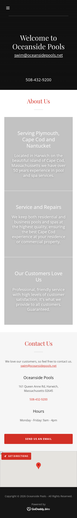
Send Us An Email (38, 439)
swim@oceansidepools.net (38, 55)
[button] (12, 8)
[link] (38, 509)
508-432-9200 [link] (38, 79)
